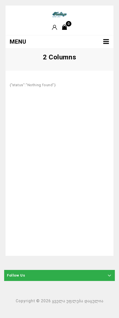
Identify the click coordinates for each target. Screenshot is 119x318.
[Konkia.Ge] (59, 14)
